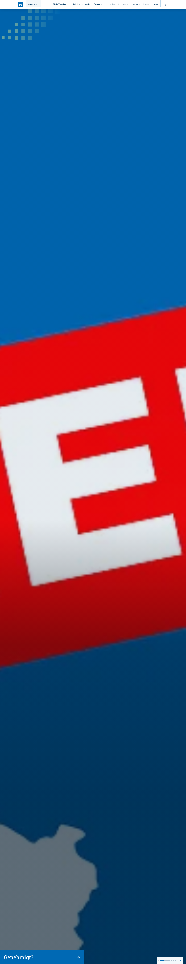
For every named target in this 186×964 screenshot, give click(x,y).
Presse (146, 4)
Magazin (136, 4)
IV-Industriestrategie (81, 4)
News (155, 4)
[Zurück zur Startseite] (20, 4)
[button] (158, 960)
